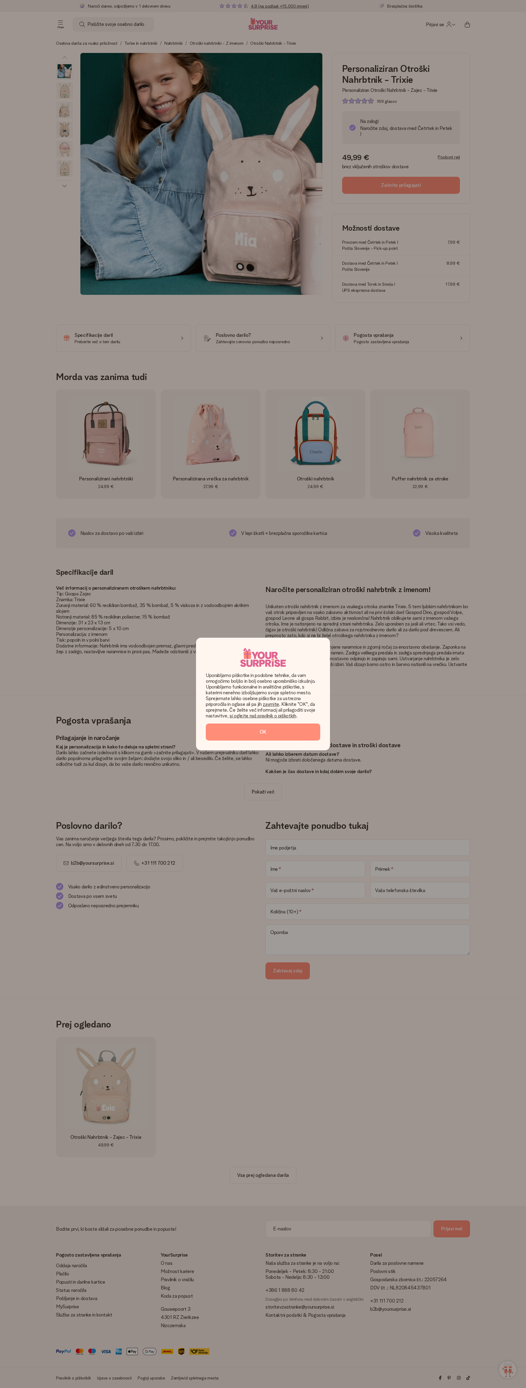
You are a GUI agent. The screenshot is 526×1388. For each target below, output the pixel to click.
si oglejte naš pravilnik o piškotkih (263, 716)
